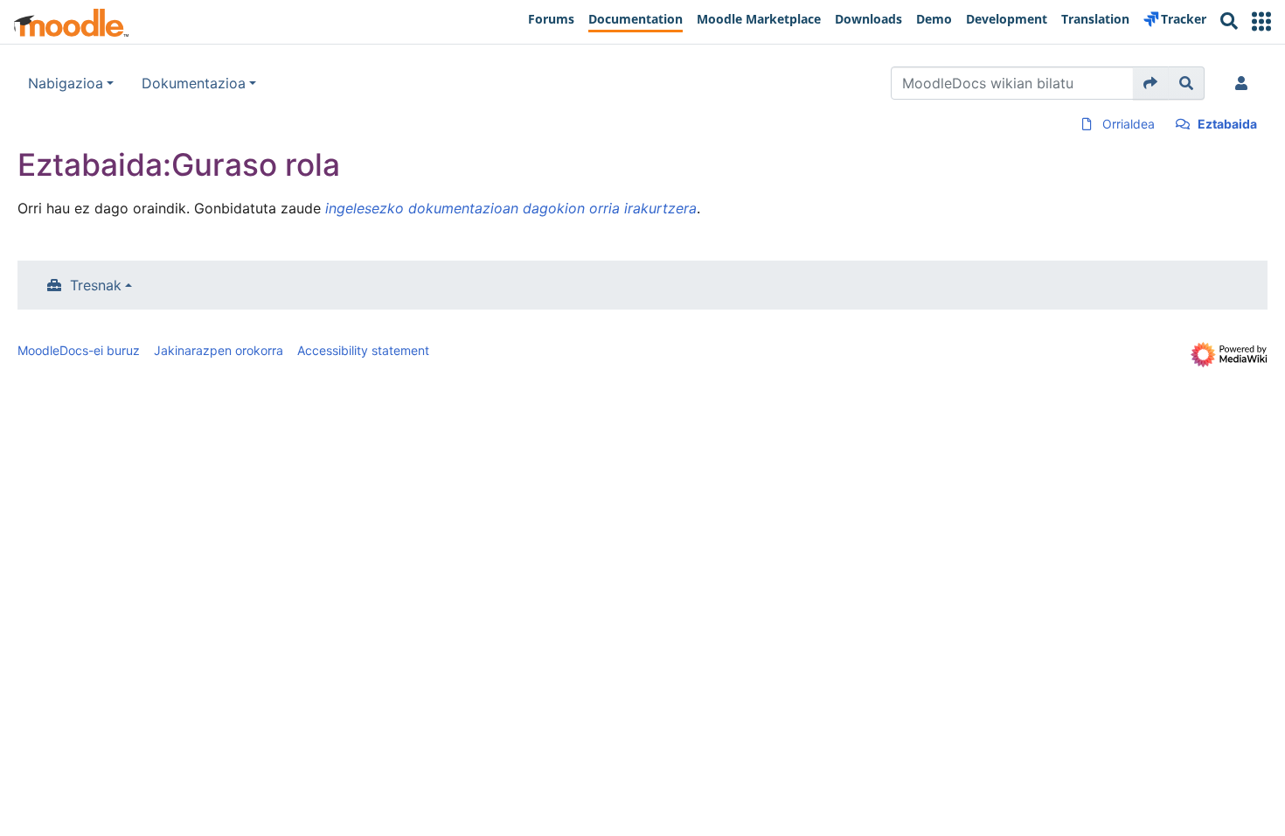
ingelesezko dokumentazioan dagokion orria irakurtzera (511, 208)
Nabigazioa (65, 83)
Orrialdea (1128, 123)
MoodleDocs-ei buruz (78, 350)
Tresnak (96, 285)
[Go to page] (1151, 83)
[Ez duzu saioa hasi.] (1245, 83)
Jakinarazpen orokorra (218, 350)
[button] (1261, 21)
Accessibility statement (363, 350)
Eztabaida (1227, 123)
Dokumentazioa (194, 83)
